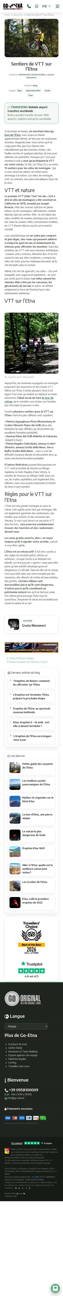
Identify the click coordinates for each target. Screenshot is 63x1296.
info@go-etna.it (16, 1098)
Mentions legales (17, 1058)
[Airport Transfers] (31, 647)
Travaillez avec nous (18, 1066)
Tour (30, 95)
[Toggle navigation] (57, 6)
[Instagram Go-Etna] (23, 1188)
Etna (19, 90)
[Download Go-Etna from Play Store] (30, 1188)
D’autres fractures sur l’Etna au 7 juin (26, 661)
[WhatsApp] (36, 5)
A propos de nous (17, 1044)
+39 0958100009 (23, 1089)
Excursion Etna (33, 90)
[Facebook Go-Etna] (16, 1188)
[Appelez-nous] (29, 5)
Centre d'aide (15, 1047)
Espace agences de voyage (22, 1055)
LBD (15, 1196)
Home (7, 14)
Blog (35, 85)
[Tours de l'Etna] (12, 6)
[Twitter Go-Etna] (19, 1188)
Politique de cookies (36, 1182)
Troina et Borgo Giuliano (21, 658)
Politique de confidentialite (16, 1182)
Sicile (47, 90)
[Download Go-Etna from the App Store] (26, 1188)
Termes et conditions (34, 1185)
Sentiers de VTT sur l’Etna (31, 66)
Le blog (12, 1062)
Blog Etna (18, 14)
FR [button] (45, 6)
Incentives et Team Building (22, 1051)
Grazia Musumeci (34, 625)
